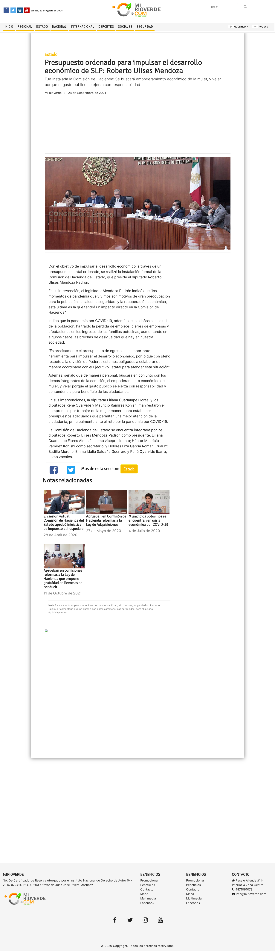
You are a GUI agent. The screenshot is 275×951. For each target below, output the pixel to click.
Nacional (59, 26)
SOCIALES (125, 26)
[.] (47, 632)
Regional (25, 26)
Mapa (144, 894)
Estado (42, 26)
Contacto (147, 889)
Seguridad (145, 26)
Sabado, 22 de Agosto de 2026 (47, 10)
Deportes (106, 26)
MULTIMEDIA (241, 26)
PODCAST (264, 26)
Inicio (9, 26)
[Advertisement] (137, 124)
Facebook (147, 903)
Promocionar (149, 880)
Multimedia (148, 898)
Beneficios (147, 885)
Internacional (82, 26)
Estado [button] (129, 469)
